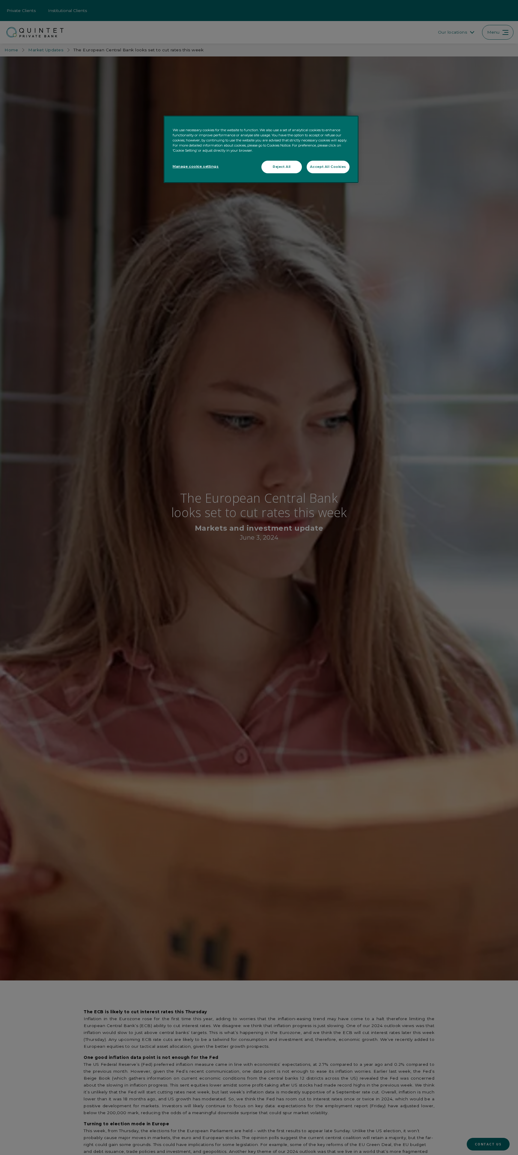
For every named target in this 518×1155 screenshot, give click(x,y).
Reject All (282, 167)
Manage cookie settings (196, 166)
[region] (261, 149)
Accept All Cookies (328, 167)
